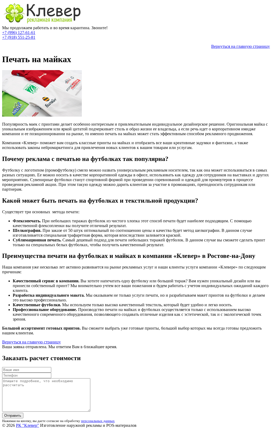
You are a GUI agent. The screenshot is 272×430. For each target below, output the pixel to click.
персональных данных (98, 421)
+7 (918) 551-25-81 (18, 37)
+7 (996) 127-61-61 (18, 32)
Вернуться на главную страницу (240, 46)
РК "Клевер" (27, 425)
